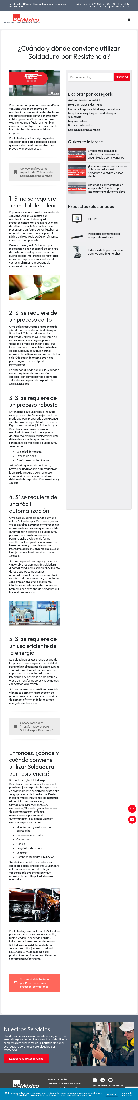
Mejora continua (78, 121)
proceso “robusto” (45, 411)
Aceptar (111, 1094)
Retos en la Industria (80, 125)
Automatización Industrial (84, 100)
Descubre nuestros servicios (26, 1058)
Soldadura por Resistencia (84, 130)
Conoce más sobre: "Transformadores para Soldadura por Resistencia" (36, 726)
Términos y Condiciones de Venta (64, 1083)
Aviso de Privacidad (57, 1079)
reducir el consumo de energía (33, 666)
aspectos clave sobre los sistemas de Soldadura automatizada (33, 564)
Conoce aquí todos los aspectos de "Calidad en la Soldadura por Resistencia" (36, 172)
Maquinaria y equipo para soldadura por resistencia (92, 115)
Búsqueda (121, 77)
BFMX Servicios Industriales (85, 104)
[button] (129, 19)
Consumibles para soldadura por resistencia (94, 109)
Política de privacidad (126, 1094)
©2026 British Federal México (108, 1085)
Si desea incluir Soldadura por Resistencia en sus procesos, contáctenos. (35, 983)
